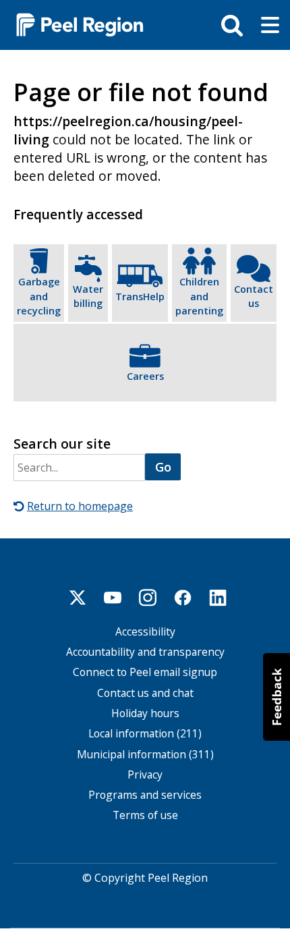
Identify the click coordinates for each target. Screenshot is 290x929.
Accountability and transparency (145, 652)
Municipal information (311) (145, 755)
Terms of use (145, 815)
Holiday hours (145, 713)
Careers (145, 376)
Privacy (145, 775)
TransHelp (140, 296)
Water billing (88, 296)
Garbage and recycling (39, 296)
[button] (276, 697)
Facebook (182, 597)
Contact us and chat (145, 693)
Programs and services (145, 795)
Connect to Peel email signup (145, 672)
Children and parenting (199, 296)
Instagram (147, 597)
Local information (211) (145, 734)
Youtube (112, 597)
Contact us (253, 296)
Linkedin (217, 597)
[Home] (74, 24)
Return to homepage (80, 506)
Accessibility (145, 632)
